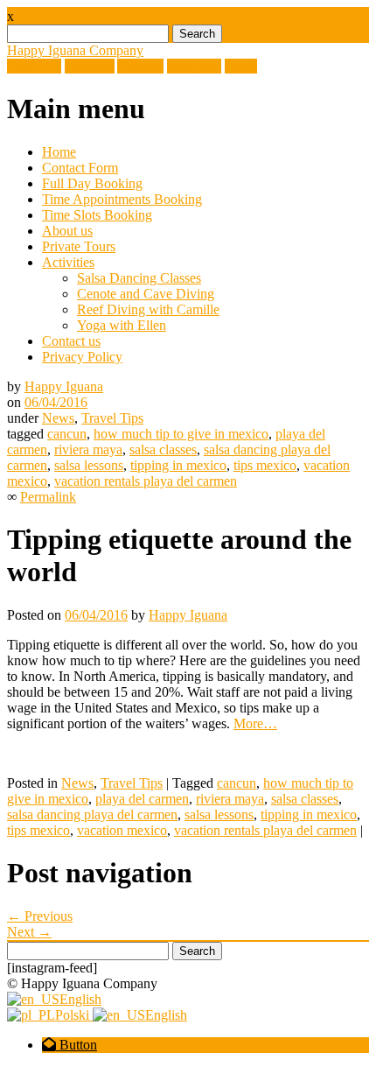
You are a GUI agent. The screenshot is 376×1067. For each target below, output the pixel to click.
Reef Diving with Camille (148, 309)
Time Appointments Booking (122, 199)
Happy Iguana (63, 386)
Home (59, 151)
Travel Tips (112, 418)
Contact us (71, 340)
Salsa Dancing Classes (139, 277)
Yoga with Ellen (121, 325)
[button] (69, 1044)
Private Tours (78, 246)
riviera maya (88, 449)
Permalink (48, 496)
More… (255, 723)
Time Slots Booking (97, 214)
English (80, 999)
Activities (68, 262)
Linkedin (90, 66)
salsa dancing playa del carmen (92, 814)
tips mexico (264, 465)
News (58, 418)
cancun (67, 433)
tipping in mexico (178, 465)
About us (67, 230)
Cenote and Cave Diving (145, 293)
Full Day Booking (92, 183)
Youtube (140, 66)
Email (241, 66)
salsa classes (163, 449)
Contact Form (80, 167)
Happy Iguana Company (75, 50)
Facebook (34, 66)
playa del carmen (142, 798)
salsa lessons (88, 465)
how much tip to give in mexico (181, 433)
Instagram (194, 66)
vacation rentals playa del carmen (145, 481)
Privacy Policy (82, 356)
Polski (74, 1014)
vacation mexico (122, 830)
